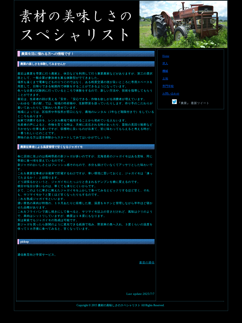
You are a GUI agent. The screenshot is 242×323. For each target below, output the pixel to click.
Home (165, 56)
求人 (165, 63)
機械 (165, 71)
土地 (165, 78)
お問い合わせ (170, 93)
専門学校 (168, 86)
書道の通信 (147, 262)
